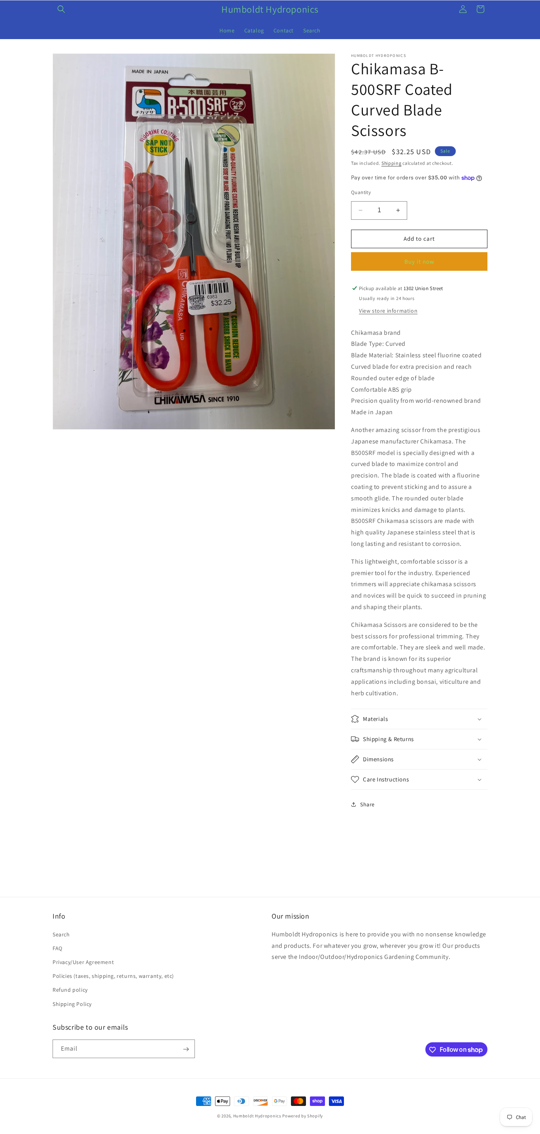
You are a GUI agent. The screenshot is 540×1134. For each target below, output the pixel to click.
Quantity (361, 192)
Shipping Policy (72, 1003)
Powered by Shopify (302, 1116)
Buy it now (419, 261)
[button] (61, 9)
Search (61, 934)
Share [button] (367, 804)
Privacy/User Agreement (83, 961)
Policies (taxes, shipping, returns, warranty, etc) (113, 975)
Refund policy (70, 989)
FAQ (57, 947)
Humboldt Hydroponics (257, 1116)
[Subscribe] (185, 1049)
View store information (388, 310)
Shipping (391, 163)
